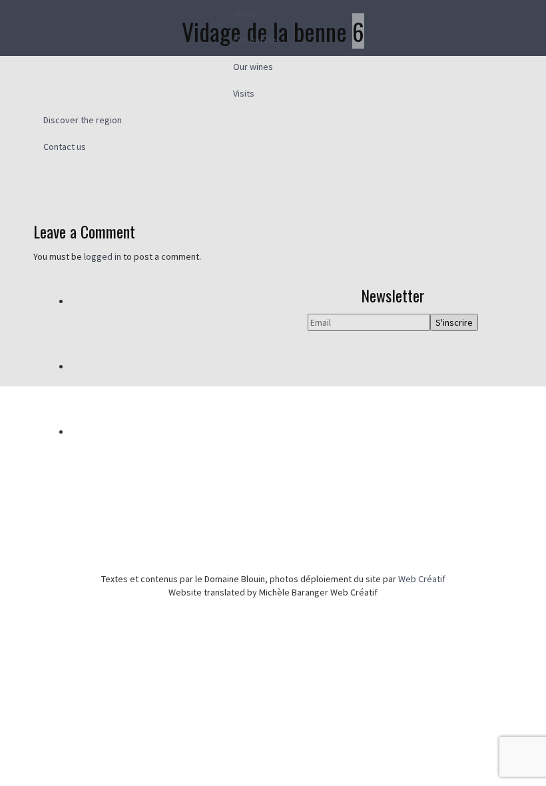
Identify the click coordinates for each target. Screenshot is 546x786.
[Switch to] (273, 216)
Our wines (253, 67)
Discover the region (82, 120)
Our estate (254, 40)
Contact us (64, 147)
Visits (243, 93)
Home (244, 13)
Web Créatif (421, 579)
